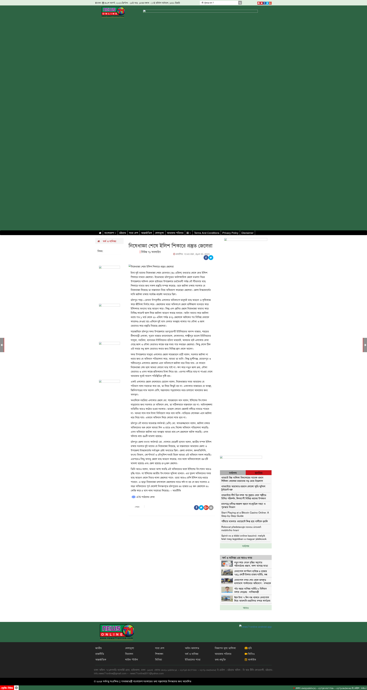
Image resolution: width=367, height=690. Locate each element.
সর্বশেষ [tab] (233, 473)
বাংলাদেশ (109, 233)
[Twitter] (267, 2)
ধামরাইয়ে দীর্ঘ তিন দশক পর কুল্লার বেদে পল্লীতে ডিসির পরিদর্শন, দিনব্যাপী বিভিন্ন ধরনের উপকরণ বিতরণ (243, 496)
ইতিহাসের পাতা (192, 659)
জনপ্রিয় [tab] (258, 473)
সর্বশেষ (245, 546)
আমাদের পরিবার (175, 233)
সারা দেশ (133, 233)
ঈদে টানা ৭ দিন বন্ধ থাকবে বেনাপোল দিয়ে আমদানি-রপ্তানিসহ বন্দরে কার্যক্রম (252, 599)
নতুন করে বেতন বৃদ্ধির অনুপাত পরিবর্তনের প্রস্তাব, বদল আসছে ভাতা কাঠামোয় (251, 564)
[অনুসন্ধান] (240, 3)
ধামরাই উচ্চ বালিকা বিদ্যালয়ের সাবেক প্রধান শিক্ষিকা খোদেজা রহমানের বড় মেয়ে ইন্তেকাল (242, 479)
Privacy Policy (230, 233)
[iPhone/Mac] (258, 2)
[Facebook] (264, 2)
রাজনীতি (99, 653)
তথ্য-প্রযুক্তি (220, 659)
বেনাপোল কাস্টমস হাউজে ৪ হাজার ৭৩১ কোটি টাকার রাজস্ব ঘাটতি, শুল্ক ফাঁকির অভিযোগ (250, 572)
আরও (246, 607)
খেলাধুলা (159, 233)
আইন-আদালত (192, 648)
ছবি (249, 648)
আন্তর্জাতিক (146, 233)
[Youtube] (261, 2)
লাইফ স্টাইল (131, 659)
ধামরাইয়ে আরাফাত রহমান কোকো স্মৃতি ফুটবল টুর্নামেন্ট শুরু (243, 488)
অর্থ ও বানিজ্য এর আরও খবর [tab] (237, 557)
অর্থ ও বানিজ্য (109, 241)
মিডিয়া (158, 659)
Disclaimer (247, 233)
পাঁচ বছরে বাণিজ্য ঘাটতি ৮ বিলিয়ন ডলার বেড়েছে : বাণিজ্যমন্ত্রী (250, 590)
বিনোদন (129, 653)
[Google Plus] (270, 2)
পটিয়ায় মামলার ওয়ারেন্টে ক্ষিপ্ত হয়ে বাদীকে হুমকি (244, 521)
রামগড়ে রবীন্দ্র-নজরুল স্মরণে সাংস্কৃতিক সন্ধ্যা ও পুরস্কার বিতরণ (243, 505)
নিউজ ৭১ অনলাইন (151, 252)
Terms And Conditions (206, 233)
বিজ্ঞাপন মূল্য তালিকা (225, 648)
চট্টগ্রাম (122, 233)
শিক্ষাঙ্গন (159, 653)
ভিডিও (251, 653)
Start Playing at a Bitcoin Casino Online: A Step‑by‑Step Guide (245, 514)
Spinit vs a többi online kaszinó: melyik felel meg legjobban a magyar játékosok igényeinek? (244, 537)
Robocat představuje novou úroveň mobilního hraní (241, 528)
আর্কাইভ (251, 659)
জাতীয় (98, 648)
